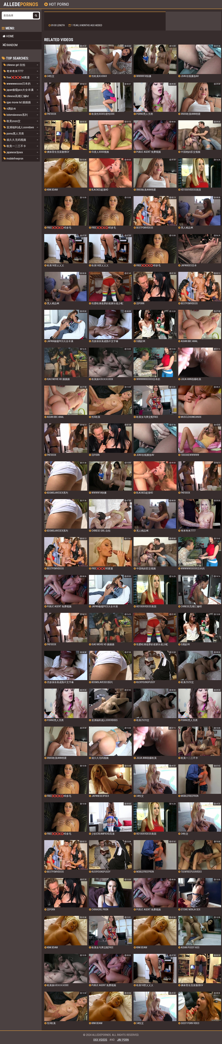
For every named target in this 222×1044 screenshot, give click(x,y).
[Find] (36, 15)
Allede (20, 4)
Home (10, 36)
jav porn (123, 1039)
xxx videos (100, 1039)
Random (12, 45)
